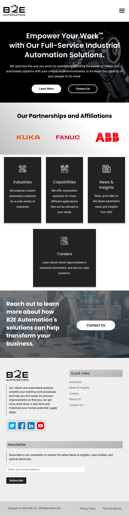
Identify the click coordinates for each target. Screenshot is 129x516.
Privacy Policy (87, 508)
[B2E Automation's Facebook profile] (23, 428)
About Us (75, 399)
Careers (74, 393)
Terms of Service (111, 508)
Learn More (46, 88)
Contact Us (83, 88)
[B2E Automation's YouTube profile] (40, 428)
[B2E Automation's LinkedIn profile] (32, 428)
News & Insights (79, 387)
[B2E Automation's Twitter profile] (13, 428)
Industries (75, 382)
